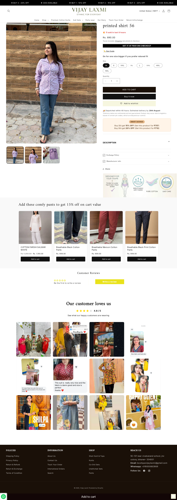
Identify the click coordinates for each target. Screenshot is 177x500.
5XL (107, 71)
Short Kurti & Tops (97, 456)
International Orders (56, 469)
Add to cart (35, 259)
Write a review (109, 282)
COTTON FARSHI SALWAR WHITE (33, 248)
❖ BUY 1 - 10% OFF (67, 3)
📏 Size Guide (109, 51)
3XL (150, 66)
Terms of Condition (14, 473)
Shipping (118, 41)
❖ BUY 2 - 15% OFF (96, 3)
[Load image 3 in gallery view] (51, 155)
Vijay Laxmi (84, 488)
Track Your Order (55, 465)
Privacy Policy (12, 460)
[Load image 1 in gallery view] (15, 155)
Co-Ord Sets (94, 465)
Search (51, 473)
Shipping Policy (12, 456)
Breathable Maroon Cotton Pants (104, 248)
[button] (8, 11)
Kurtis (91, 460)
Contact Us (52, 460)
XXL (122, 65)
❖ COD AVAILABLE (38, 3)
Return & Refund (13, 465)
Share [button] (107, 169)
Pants (91, 473)
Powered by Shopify (96, 488)
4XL (158, 65)
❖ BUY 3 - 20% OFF (9, 3)
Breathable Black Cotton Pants (68, 248)
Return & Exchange (14, 469)
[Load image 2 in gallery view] (33, 155)
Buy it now (129, 96)
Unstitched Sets (96, 469)
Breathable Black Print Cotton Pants (141, 248)
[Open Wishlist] (173, 496)
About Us (52, 456)
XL (133, 66)
